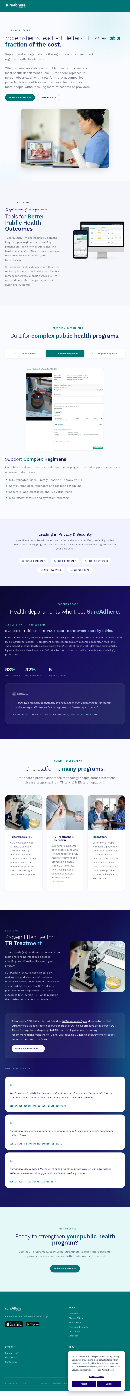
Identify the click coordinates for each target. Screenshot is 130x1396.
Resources (74, 1331)
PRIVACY (45, 1383)
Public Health (76, 1322)
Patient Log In (12, 1353)
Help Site (10, 1357)
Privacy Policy (107, 1370)
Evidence (73, 1335)
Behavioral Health (78, 1327)
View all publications (26, 1048)
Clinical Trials (76, 1318)
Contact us (11, 1362)
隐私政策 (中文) (61, 1383)
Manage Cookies (96, 1377)
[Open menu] (122, 6)
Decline (109, 1384)
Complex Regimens (65, 353)
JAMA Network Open (74, 1021)
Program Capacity (104, 353)
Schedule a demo (18, 97)
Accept (84, 1384)
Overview (73, 1313)
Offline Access (25, 353)
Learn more (46, 97)
